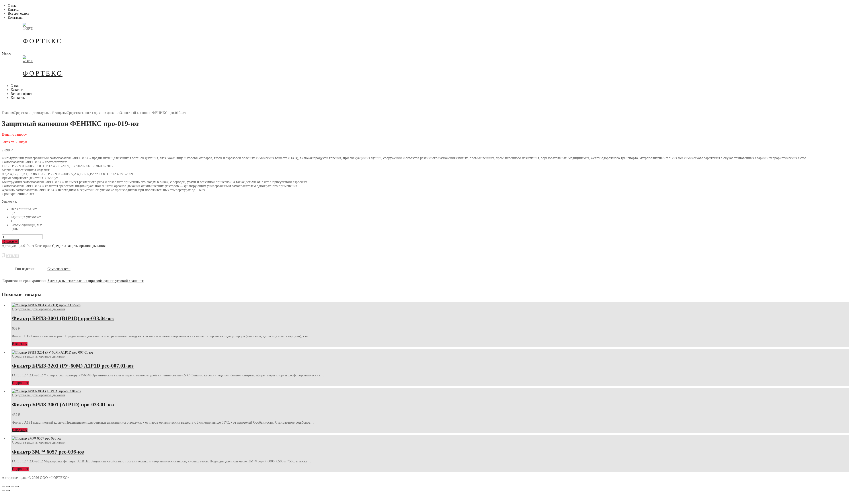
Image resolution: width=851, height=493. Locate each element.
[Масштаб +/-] (17, 486)
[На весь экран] (12, 486)
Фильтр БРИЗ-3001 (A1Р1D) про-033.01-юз (63, 404)
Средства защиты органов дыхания (93, 113)
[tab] (425, 269)
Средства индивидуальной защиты (40, 113)
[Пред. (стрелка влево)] (3, 490)
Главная (8, 113)
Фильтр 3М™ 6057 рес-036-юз (48, 452)
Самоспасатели (58, 269)
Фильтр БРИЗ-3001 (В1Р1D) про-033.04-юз (63, 318)
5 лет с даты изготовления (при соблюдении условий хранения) (95, 281)
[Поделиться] (8, 486)
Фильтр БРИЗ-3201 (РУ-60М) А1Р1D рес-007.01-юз (73, 366)
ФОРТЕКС (42, 41)
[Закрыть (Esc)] (3, 486)
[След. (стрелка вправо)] (8, 490)
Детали (10, 255)
